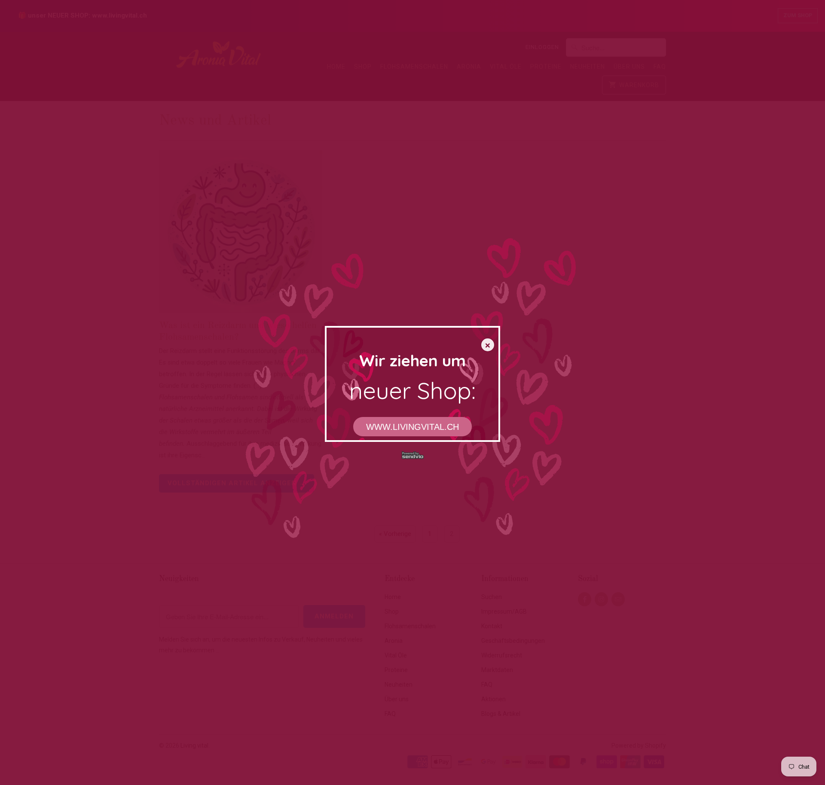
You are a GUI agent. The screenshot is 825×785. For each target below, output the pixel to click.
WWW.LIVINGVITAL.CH (412, 427)
